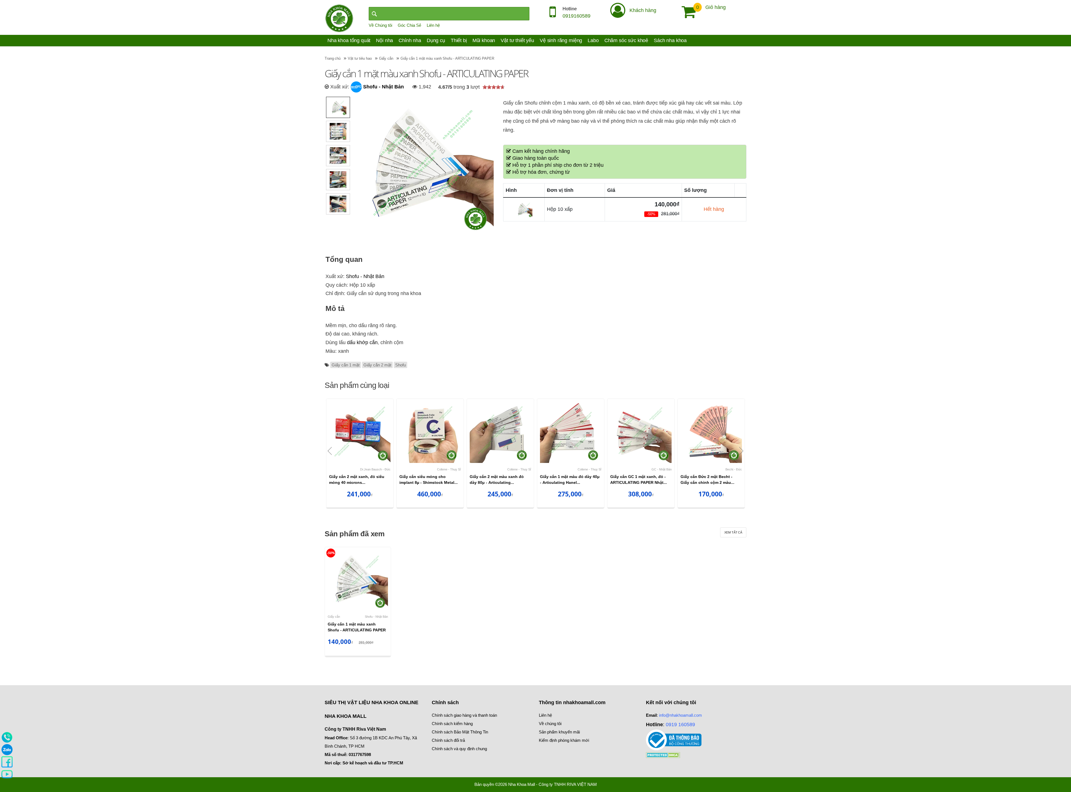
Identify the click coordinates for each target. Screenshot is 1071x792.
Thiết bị (459, 40)
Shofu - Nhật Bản (383, 87)
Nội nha (384, 40)
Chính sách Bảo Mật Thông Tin (460, 732)
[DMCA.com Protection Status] (663, 754)
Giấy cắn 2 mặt (377, 365)
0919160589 (576, 16)
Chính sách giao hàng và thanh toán (464, 715)
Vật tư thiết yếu (517, 40)
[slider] (494, 87)
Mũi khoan (483, 40)
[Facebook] (7, 761)
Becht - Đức (733, 469)
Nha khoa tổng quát (348, 40)
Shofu (400, 365)
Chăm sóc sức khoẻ (626, 40)
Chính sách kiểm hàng (452, 723)
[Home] (339, 18)
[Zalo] (7, 749)
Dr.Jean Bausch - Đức (375, 469)
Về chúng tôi (550, 723)
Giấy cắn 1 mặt (346, 365)
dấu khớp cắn (362, 342)
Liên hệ (433, 25)
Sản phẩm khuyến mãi (559, 732)
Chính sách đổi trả (448, 740)
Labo (593, 40)
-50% (331, 552)
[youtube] (7, 774)
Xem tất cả (733, 532)
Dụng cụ (436, 40)
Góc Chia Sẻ (409, 25)
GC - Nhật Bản (662, 469)
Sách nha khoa (670, 40)
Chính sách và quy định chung (459, 748)
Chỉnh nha (410, 40)
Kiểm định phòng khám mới (564, 740)
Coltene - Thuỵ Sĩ (449, 469)
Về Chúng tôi (380, 25)
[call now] (7, 737)
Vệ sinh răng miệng (561, 40)
